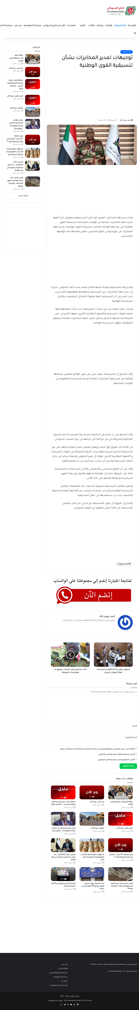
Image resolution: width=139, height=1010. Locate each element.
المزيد (82, 25)
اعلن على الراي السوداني (54, 25)
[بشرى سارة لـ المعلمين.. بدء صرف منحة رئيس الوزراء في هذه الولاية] (63, 845)
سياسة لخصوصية (32, 25)
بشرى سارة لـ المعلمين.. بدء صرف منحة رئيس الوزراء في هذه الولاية (63, 857)
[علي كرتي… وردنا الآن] (92, 792)
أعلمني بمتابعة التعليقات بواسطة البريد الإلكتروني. (116, 754)
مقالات (91, 25)
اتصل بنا (71, 25)
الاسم (134, 726)
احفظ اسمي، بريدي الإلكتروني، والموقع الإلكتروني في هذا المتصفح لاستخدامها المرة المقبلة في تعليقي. (97, 749)
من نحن (18, 25)
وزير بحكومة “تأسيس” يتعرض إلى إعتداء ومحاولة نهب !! (15, 139)
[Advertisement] (112, 93)
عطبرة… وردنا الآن (97, 828)
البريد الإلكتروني (131, 737)
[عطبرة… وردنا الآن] (92, 819)
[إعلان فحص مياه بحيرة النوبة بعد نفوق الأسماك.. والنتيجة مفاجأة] (120, 874)
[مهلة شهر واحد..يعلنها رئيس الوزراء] (120, 792)
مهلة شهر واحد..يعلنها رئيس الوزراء (16, 58)
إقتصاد (108, 25)
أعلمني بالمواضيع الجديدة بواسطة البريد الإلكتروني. (116, 760)
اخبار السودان (120, 25)
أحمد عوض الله (125, 120)
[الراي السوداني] (121, 10)
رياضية (100, 25)
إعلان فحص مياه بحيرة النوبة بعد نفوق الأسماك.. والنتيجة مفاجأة (122, 886)
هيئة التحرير (63, 969)
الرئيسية (132, 25)
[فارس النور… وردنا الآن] (120, 819)
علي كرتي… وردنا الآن (97, 802)
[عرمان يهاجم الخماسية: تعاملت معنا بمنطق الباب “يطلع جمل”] (63, 819)
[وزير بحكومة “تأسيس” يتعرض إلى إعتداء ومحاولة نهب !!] (120, 845)
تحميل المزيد (23, 196)
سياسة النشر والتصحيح (58, 973)
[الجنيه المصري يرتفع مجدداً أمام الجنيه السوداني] (63, 874)
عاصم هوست (53, 1001)
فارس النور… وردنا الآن (125, 828)
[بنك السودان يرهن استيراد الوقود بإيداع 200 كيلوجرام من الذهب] (92, 874)
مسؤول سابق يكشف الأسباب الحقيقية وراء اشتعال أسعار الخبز (92, 857)
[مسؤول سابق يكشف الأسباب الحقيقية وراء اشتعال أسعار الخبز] (92, 845)
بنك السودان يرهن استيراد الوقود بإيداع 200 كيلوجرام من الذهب (93, 886)
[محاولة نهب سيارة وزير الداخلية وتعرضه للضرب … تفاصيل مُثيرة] (63, 792)
